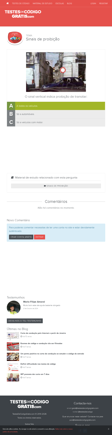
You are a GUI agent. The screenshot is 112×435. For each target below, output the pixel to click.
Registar (103, 3)
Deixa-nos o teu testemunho (24, 321)
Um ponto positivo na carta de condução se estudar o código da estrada (52, 354)
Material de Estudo (42, 3)
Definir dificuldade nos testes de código (38, 364)
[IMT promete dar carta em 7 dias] (13, 377)
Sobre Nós (29, 424)
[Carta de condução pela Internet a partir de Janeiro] (13, 336)
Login (93, 3)
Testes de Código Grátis (23, 14)
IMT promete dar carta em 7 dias (34, 374)
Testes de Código (21, 3)
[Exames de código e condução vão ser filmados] (13, 346)
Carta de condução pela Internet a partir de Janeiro (43, 333)
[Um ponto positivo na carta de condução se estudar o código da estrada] (13, 357)
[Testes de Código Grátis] (7, 3)
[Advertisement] (75, 17)
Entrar (39, 237)
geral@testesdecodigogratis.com (85, 408)
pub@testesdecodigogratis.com (82, 420)
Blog (69, 3)
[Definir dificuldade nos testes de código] (13, 367)
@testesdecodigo (85, 412)
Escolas (60, 3)
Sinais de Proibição (57, 186)
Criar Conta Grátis (21, 237)
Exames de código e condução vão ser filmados (41, 343)
